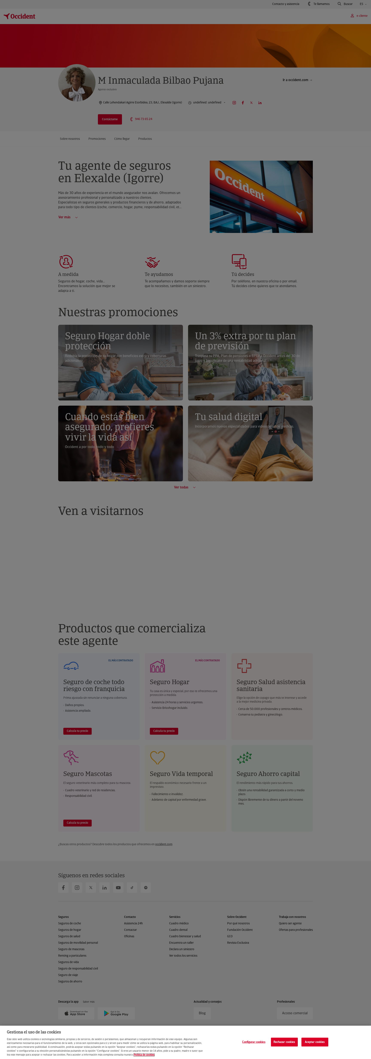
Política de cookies (144, 1055)
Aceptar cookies (315, 1042)
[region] (185, 1042)
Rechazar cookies (284, 1042)
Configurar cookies (253, 1042)
